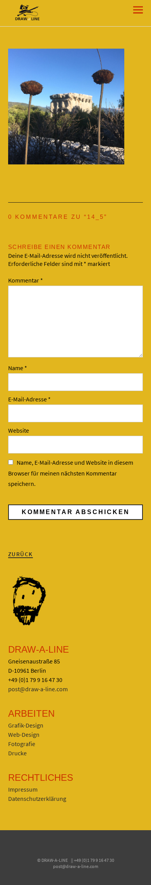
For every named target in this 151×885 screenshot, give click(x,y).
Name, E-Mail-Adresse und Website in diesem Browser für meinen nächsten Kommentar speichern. (70, 473)
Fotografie (21, 744)
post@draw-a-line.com (38, 689)
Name (17, 368)
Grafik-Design (25, 725)
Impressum (23, 789)
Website (18, 430)
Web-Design (23, 734)
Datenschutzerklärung (37, 798)
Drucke (17, 753)
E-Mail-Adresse (29, 399)
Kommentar (25, 280)
